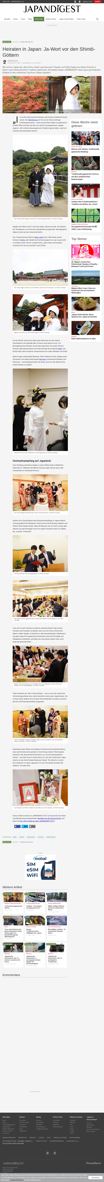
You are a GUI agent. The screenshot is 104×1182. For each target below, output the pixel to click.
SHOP (97, 1)
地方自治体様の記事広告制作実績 (13, 1143)
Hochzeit (40, 837)
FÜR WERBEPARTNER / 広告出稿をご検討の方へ (18, 1141)
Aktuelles (7, 19)
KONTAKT (32, 1137)
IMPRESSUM (22, 1137)
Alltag (30, 19)
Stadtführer (23, 1131)
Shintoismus (31, 837)
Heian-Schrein (51, 837)
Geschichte (56, 1120)
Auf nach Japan (41, 1127)
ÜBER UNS (6, 1)
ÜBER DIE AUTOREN (60, 1137)
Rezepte (89, 1127)
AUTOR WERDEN (74, 1137)
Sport (71, 1133)
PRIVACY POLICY (41, 1141)
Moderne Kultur (51, 19)
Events (5, 1122)
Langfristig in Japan (42, 1129)
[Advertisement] (52, 32)
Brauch (22, 837)
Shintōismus (33, 120)
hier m (22, 821)
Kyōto (23, 240)
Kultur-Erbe (39, 19)
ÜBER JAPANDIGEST (9, 1137)
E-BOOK (41, 1137)
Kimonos (42, 359)
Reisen (15, 19)
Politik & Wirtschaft (8, 1129)
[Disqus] (35, 1007)
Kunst (71, 1127)
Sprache (38, 1120)
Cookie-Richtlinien (17, 1180)
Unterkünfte (23, 1127)
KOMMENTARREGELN (57, 1141)
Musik (72, 1129)
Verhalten (39, 1125)
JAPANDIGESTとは (17, 1)
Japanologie (90, 1125)
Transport (22, 1125)
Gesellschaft (6, 1127)
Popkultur (73, 1120)
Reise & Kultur (91, 1131)
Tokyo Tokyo (81, 19)
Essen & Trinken (24, 1122)
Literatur (72, 1122)
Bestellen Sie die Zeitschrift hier (49, 818)
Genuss (89, 1123)
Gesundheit (39, 1122)
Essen (23, 19)
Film (71, 1125)
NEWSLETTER (87, 2)
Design (72, 1131)
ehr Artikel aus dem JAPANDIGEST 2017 (39, 821)
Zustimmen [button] (95, 1177)
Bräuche (55, 1122)
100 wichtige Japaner (9, 1125)
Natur (21, 1129)
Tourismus (22, 1120)
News (4, 1120)
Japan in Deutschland (66, 19)
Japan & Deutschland (93, 1129)
